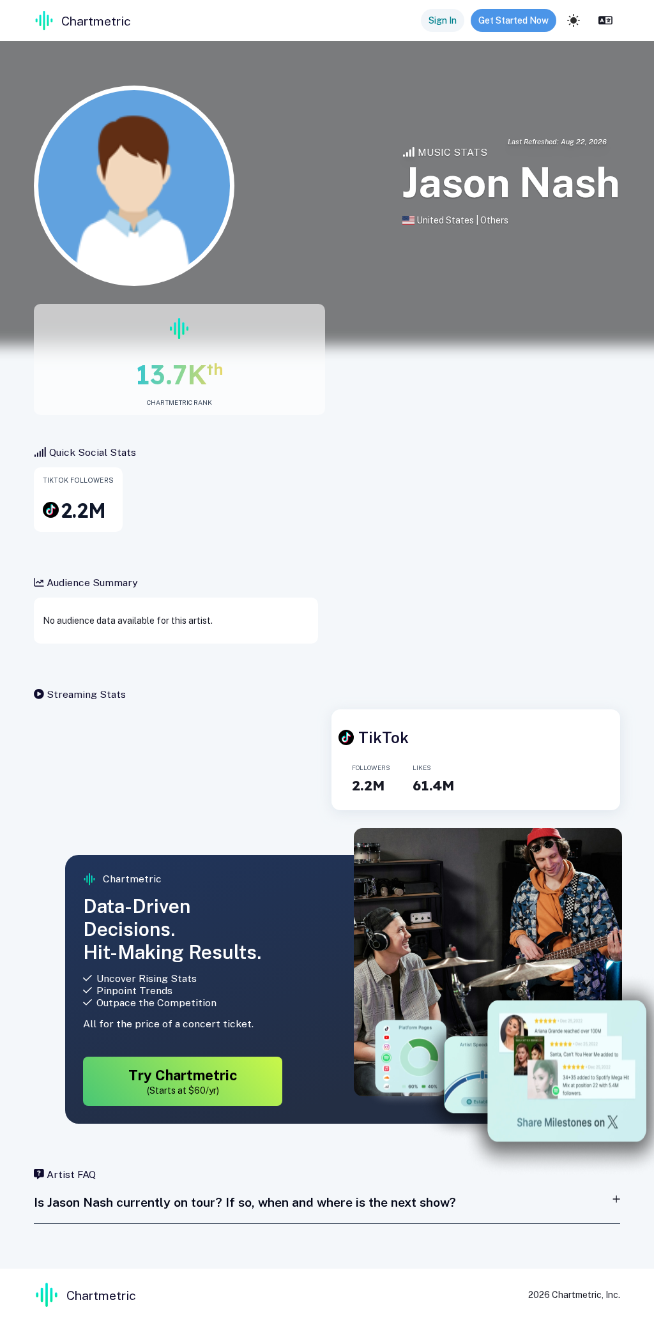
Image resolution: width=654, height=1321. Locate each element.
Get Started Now (513, 20)
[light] (573, 20)
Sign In (443, 20)
